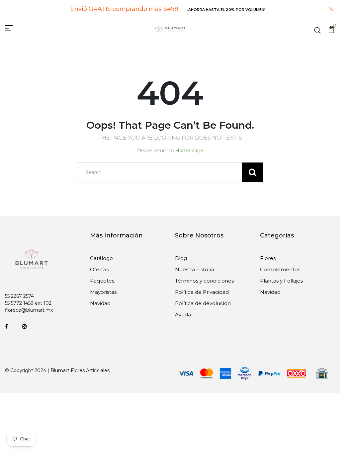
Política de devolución (203, 303)
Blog (181, 258)
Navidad (100, 303)
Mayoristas (103, 292)
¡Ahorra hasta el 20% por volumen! (226, 9)
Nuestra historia (194, 269)
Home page (189, 151)
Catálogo (101, 258)
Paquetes (102, 281)
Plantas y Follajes (281, 281)
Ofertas (99, 269)
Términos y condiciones (204, 281)
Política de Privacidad (202, 292)
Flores (268, 258)
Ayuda (183, 314)
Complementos (280, 269)
